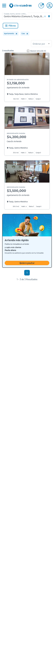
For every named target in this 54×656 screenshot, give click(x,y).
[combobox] (41, 43)
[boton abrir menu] (4, 5)
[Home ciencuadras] (21, 6)
